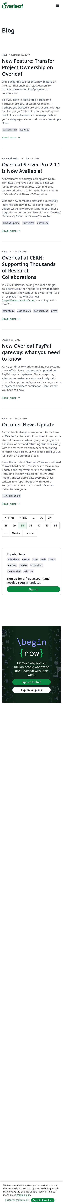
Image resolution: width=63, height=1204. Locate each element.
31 (30, 525)
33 (47, 525)
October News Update (28, 424)
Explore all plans (31, 690)
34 (55, 525)
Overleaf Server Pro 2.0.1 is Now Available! (31, 167)
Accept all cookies (42, 1200)
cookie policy (23, 1194)
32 (38, 525)
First (9, 518)
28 (6, 525)
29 (14, 525)
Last (30, 533)
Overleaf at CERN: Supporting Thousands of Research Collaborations (29, 267)
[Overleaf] (12, 5)
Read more (11, 137)
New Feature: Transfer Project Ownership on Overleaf (28, 67)
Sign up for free (31, 682)
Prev (23, 518)
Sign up (33, 589)
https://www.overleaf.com (19, 300)
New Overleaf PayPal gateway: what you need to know (31, 352)
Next (16, 533)
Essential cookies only (17, 1199)
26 (41, 518)
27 (49, 518)
